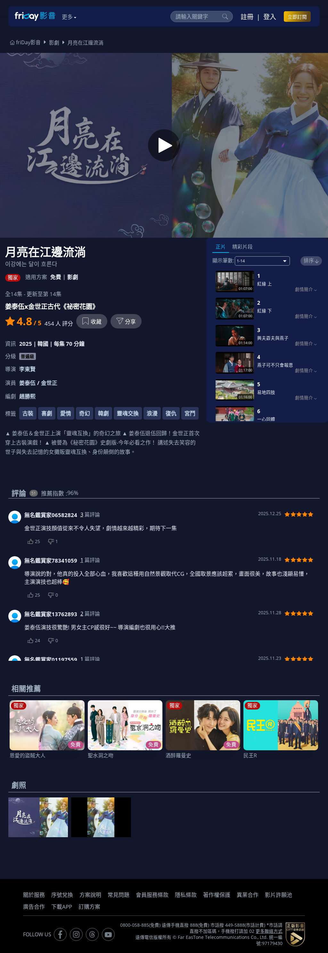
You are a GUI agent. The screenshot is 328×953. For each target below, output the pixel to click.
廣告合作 (34, 906)
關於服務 (34, 894)
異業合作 (247, 894)
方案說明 (90, 894)
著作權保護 (216, 894)
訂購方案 (89, 906)
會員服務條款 (152, 894)
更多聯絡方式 (269, 931)
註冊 (247, 16)
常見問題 (118, 894)
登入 (269, 16)
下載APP (61, 906)
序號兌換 (62, 894)
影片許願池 (278, 894)
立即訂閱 (297, 16)
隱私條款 (186, 894)
